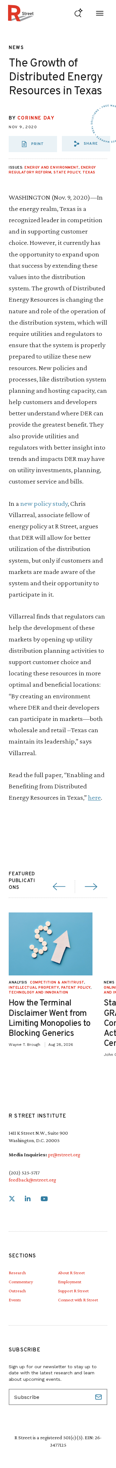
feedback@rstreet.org (32, 1179)
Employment (69, 1281)
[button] (86, 143)
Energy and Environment (51, 167)
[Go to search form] (78, 13)
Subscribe (99, 1397)
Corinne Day (36, 118)
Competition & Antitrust (57, 982)
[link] (12, 1199)
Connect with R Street (78, 1299)
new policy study (44, 503)
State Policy (66, 172)
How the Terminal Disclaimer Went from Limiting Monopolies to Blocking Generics (50, 1018)
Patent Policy (76, 987)
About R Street (71, 1272)
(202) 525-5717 (24, 1172)
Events (15, 1299)
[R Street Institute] (21, 13)
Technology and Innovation (38, 992)
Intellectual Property (34, 987)
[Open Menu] (100, 13)
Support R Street (73, 1290)
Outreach (17, 1290)
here (94, 797)
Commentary (21, 1281)
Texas (88, 172)
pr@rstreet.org (64, 1154)
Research (17, 1272)
